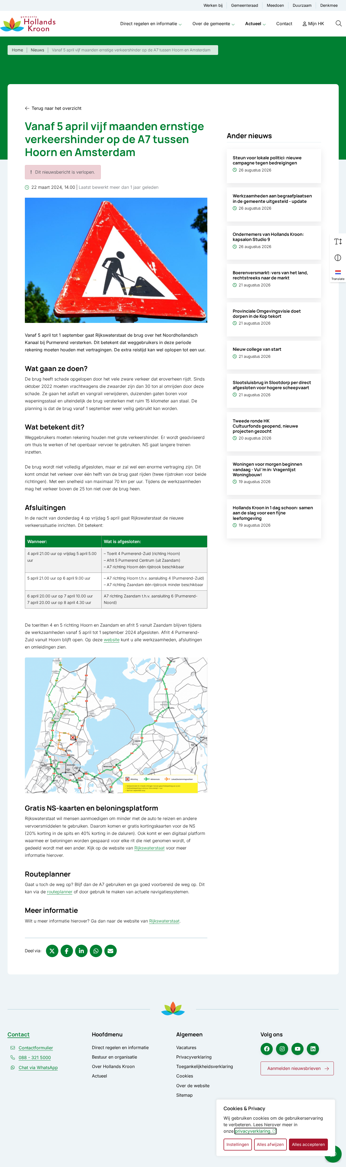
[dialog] (275, 1127)
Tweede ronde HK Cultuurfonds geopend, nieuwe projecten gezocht (265, 426)
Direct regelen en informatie (148, 23)
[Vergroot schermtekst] (338, 241)
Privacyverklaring (194, 1057)
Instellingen (238, 1144)
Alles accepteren (308, 1144)
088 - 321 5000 (35, 1057)
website (111, 639)
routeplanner (59, 891)
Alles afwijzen (270, 1144)
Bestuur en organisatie (114, 1057)
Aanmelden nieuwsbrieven (294, 1068)
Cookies (184, 1076)
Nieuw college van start (257, 349)
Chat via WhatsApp (38, 1067)
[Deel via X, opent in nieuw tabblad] (52, 951)
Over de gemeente (211, 23)
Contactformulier (36, 1047)
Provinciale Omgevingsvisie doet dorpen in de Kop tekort (267, 313)
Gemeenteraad (244, 5)
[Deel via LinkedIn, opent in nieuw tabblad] (81, 951)
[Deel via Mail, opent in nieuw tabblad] (110, 951)
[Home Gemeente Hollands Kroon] (27, 24)
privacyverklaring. (253, 1131)
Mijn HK (316, 23)
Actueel (253, 23)
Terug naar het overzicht (56, 108)
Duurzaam (302, 5)
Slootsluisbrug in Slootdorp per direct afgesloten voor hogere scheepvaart (272, 385)
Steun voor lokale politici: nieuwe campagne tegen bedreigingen (267, 160)
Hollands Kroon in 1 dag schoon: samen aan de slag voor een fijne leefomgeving (273, 513)
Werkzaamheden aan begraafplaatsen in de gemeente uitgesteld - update (272, 198)
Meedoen (275, 5)
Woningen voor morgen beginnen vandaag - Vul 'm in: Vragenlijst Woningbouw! (267, 469)
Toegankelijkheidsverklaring (204, 1066)
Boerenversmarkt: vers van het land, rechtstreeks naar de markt (270, 275)
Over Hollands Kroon (113, 1066)
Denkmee (329, 5)
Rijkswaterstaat (149, 848)
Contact (284, 23)
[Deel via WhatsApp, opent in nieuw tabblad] (96, 951)
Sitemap (184, 1095)
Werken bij (213, 5)
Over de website (192, 1085)
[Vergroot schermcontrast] (338, 258)
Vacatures (186, 1047)
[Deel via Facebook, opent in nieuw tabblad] (67, 951)
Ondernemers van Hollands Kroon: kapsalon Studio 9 (268, 236)
